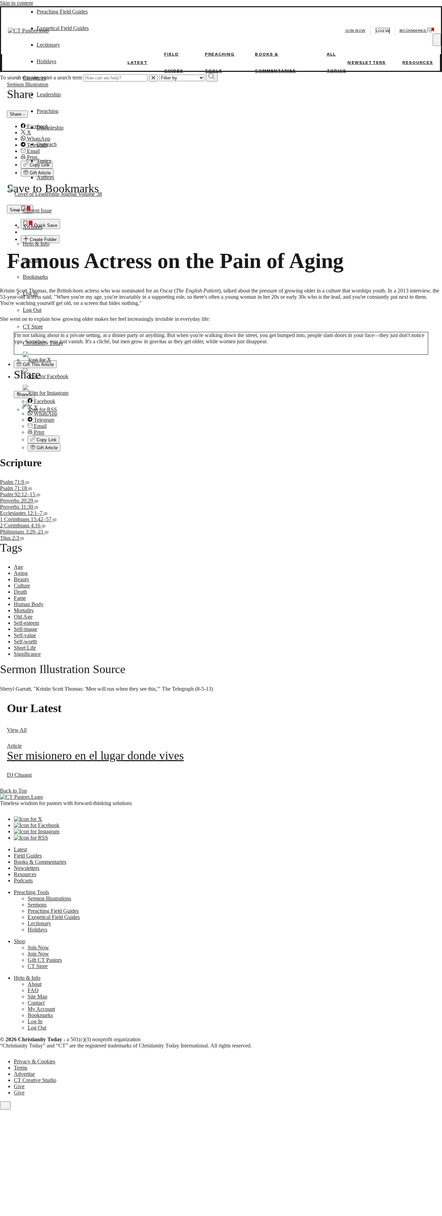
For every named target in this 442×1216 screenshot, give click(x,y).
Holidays (46, 61)
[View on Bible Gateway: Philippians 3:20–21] (46, 532)
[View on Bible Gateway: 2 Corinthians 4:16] (43, 525)
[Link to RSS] (40, 409)
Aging (21, 573)
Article (14, 746)
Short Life (25, 648)
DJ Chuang (19, 775)
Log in (382, 31)
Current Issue (37, 210)
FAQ (33, 990)
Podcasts (23, 880)
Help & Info (36, 244)
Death (20, 592)
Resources (417, 62)
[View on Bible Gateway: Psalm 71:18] (30, 488)
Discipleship (50, 128)
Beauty (21, 579)
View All (17, 730)
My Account (41, 1009)
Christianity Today (43, 343)
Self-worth (25, 641)
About (34, 984)
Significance (27, 654)
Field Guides (28, 856)
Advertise (24, 1074)
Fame (20, 598)
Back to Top (13, 791)
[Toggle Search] (437, 39)
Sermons (37, 905)
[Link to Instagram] (45, 393)
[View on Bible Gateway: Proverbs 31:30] (36, 507)
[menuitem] (235, 420)
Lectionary (39, 923)
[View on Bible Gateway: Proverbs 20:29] (36, 501)
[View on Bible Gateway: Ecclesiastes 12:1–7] (45, 513)
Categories (34, 78)
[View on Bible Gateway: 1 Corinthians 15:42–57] (54, 519)
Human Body (29, 604)
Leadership (49, 94)
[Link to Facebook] (45, 376)
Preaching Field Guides (53, 911)
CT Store (33, 326)
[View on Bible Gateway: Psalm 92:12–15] (38, 494)
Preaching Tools (31, 892)
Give (19, 1086)
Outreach (47, 144)
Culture (22, 585)
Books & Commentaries (40, 862)
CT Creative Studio (35, 1080)
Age (18, 567)
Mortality (24, 610)
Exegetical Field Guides (54, 917)
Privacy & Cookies (34, 1061)
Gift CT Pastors (45, 960)
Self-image (25, 629)
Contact (36, 1003)
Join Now (355, 30)
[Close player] (5, 1105)
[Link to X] (37, 360)
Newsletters (366, 62)
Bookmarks (35, 277)
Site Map (37, 996)
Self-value (25, 635)
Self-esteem (26, 623)
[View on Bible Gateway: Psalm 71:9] (27, 482)
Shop (19, 941)
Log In (30, 293)
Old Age (23, 617)
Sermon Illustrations (49, 898)
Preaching (47, 111)
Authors (45, 177)
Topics (44, 161)
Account (32, 260)
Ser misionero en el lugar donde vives (95, 755)
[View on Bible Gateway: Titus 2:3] (22, 538)
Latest (137, 62)
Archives (32, 227)
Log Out (32, 310)
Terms (20, 1068)
